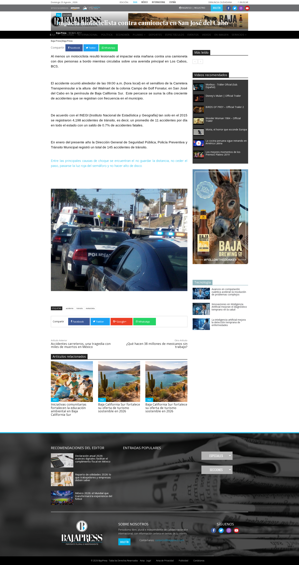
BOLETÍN (216, 8)
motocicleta (90, 308)
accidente (69, 308)
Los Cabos (67, 15)
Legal (145, 560)
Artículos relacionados (69, 356)
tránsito (79, 308)
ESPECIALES (216, 455)
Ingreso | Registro (193, 7)
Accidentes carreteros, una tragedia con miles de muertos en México (81, 345)
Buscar (244, 2)
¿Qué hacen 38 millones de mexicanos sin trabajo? (156, 345)
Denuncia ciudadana (220, 2)
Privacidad (165, 560)
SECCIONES (216, 469)
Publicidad (183, 560)
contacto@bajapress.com (169, 540)
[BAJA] (72, 381)
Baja (58, 15)
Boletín (124, 542)
